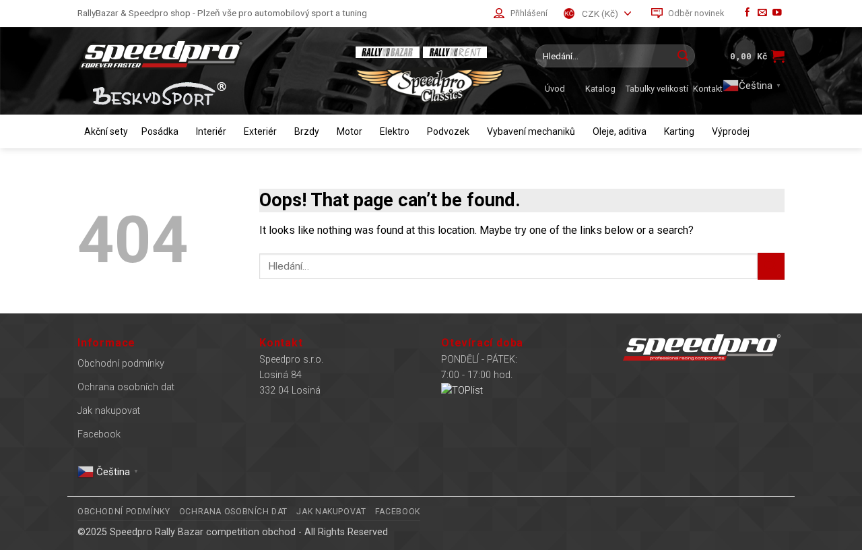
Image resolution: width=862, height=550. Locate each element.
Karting (679, 131)
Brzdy (306, 131)
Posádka (159, 131)
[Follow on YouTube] (777, 13)
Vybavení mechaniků (531, 131)
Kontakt (708, 89)
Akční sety (106, 131)
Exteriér (260, 131)
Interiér (211, 131)
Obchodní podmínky (120, 363)
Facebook (99, 434)
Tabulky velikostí (657, 89)
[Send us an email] (762, 13)
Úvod (555, 89)
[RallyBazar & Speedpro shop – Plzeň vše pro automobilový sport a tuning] (205, 54)
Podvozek (448, 131)
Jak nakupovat (108, 411)
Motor (349, 131)
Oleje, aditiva (619, 131)
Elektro (394, 131)
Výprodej (731, 131)
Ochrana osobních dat (125, 387)
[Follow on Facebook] (747, 13)
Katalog (600, 89)
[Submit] (682, 55)
